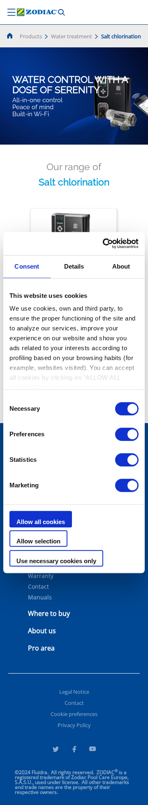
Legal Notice (74, 691)
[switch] (127, 434)
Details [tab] (74, 266)
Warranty (40, 576)
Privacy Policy (74, 725)
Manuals (40, 597)
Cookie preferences (74, 714)
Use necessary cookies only (56, 560)
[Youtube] (92, 750)
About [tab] (121, 266)
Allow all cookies (40, 521)
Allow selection (38, 541)
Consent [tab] (26, 266)
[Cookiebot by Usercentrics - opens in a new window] (104, 243)
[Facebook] (74, 750)
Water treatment (71, 36)
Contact (38, 586)
